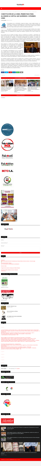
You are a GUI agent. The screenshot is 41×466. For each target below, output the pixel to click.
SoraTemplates (7, 459)
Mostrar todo (3, 270)
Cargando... (3, 327)
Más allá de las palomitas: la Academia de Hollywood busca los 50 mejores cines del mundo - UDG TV (17, 332)
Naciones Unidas (3, 265)
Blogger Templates (17, 459)
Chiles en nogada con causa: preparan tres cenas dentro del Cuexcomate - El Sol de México (16, 337)
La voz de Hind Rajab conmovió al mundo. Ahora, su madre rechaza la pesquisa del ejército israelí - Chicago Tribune (20, 329)
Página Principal (3, 11)
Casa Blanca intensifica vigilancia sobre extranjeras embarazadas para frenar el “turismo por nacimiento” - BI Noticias (20, 340)
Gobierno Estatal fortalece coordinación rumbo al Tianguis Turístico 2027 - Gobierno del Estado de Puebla (18, 341)
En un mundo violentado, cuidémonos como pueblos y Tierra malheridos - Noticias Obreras (16, 333)
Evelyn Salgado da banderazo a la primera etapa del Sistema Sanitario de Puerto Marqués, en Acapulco (34, 89)
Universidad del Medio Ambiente (6, 263)
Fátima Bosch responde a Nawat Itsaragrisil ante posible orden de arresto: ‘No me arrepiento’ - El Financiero (18, 347)
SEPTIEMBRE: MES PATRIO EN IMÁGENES (14, 316)
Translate (18, 368)
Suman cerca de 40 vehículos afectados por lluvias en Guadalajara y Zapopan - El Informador (16, 346)
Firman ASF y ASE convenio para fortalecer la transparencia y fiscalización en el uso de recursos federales (7, 89)
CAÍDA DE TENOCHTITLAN (11, 306)
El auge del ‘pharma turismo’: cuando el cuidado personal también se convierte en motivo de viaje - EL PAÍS (18, 338)
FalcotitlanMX (4, 20)
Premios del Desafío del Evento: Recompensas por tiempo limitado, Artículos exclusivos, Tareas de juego (18, 261)
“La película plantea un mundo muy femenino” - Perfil (9, 334)
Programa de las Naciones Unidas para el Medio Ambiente (10, 267)
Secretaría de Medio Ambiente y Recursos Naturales (9, 269)
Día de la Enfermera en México (12, 311)
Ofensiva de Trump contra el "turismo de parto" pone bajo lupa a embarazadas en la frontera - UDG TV (18, 339)
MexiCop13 (3, 260)
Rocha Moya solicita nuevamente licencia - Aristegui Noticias (11, 344)
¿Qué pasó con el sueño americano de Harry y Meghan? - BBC (11, 348)
